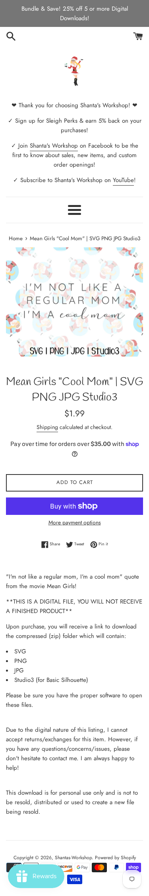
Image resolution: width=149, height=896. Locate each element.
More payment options (74, 522)
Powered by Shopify (115, 857)
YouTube (123, 180)
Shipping (47, 427)
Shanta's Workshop (54, 145)
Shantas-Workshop (73, 857)
